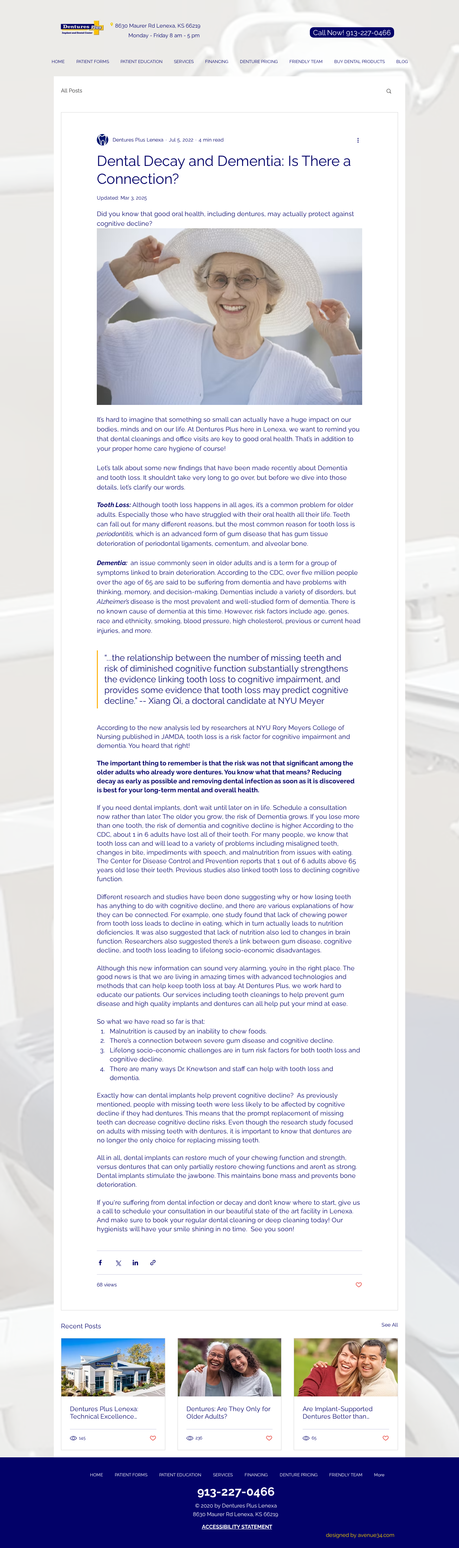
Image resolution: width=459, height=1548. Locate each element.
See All (390, 1325)
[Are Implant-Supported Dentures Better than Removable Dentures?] (346, 1367)
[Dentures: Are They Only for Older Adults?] (229, 1367)
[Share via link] (153, 1262)
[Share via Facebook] (100, 1262)
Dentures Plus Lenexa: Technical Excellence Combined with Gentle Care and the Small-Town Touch (112, 1412)
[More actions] (358, 139)
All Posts (71, 90)
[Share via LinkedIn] (135, 1262)
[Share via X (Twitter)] (117, 1262)
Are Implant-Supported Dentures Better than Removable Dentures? (338, 1412)
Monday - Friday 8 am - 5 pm (164, 35)
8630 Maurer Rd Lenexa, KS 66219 (157, 26)
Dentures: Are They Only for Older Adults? (228, 1412)
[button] (183, 61)
